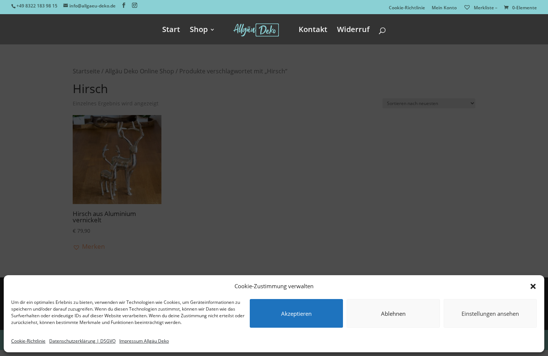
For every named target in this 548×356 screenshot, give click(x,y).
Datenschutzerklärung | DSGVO (82, 341)
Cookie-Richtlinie (28, 341)
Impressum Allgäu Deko (144, 341)
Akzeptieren (296, 313)
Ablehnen (393, 313)
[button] (533, 286)
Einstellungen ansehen (490, 313)
